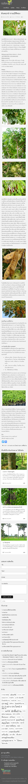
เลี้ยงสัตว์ (19, 734)
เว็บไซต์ (3, 577)
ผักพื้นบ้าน (24, 445)
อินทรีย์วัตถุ (11, 728)
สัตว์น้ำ (22, 723)
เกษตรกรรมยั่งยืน (19, 728)
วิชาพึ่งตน (23, 7)
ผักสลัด (24, 711)
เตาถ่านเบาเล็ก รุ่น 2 (7, 627)
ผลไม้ (7, 711)
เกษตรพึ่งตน (6, 7)
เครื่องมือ (5, 734)
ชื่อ (2, 564)
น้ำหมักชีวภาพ (6, 700)
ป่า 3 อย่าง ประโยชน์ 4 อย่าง (14, 445)
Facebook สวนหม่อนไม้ (10, 764)
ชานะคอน (19, 694)
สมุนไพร (5, 722)
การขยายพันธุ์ (5, 694)
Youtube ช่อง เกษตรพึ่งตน (10, 766)
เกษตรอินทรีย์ (14, 731)
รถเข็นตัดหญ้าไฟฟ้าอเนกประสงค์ (10, 639)
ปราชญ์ (5, 703)
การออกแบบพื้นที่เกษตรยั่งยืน (9, 610)
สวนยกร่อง (4, 612)
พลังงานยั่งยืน (16, 714)
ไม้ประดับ (5, 743)
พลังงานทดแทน (7, 714)
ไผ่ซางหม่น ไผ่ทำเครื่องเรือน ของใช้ (17, 675)
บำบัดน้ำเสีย (13, 700)
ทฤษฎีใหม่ (11, 697)
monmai (12, 17)
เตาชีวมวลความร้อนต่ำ (7, 629)
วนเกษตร (18, 717)
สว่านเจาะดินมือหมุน (14, 673)
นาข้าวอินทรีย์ (19, 698)
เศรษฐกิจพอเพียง (8, 737)
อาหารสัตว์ (5, 729)
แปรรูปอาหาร (7, 740)
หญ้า (18, 726)
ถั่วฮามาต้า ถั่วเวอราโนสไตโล (15, 659)
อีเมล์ (2, 571)
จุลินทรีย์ (13, 694)
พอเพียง (12, 7)
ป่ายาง (3, 711)
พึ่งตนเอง (5, 717)
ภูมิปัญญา (12, 717)
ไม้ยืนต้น (18, 17)
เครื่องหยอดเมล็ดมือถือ (12, 662)
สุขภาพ (3, 725)
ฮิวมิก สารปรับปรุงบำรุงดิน (8, 622)
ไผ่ (15, 740)
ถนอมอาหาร (5, 697)
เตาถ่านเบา (5, 632)
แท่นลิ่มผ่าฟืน (5, 617)
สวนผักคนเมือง (15, 723)
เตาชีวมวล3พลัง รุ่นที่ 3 (7, 634)
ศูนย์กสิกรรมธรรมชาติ (8, 720)
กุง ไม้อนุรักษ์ (6, 542)
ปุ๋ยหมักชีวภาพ (19, 703)
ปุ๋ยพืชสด (11, 703)
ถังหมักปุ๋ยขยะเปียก (6, 620)
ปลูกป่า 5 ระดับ (19, 657)
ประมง (19, 700)
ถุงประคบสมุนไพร (18, 678)
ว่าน (22, 717)
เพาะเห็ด (12, 734)
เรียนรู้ (17, 7)
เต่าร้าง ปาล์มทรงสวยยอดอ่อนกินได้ (12, 507)
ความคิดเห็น (4, 583)
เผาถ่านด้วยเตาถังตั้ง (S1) (8, 624)
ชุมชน (23, 694)
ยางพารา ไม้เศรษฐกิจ (8, 472)
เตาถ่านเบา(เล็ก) (6, 637)
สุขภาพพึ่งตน (11, 725)
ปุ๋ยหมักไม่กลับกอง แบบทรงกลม (9, 615)
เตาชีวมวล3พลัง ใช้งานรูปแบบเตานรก (11, 646)
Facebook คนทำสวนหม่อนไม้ (11, 763)
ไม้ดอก (19, 740)
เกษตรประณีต (4, 731)
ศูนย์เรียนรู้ (20, 720)
